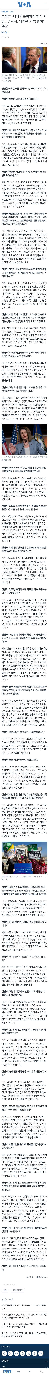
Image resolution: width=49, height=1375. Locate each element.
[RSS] (28, 1353)
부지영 (4, 32)
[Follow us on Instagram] (22, 1353)
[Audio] (30, 1371)
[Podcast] (34, 1353)
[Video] (18, 1371)
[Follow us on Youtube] (16, 1353)
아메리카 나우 (8, 12)
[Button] (44, 43)
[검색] (41, 1371)
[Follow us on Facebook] (4, 1353)
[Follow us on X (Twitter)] (10, 1353)
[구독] (40, 1353)
